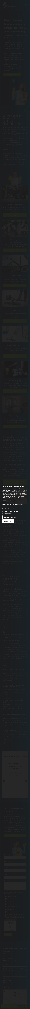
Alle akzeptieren (8, 521)
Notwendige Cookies (9, 508)
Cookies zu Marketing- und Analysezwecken (10, 512)
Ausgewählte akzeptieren (10, 517)
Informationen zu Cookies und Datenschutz (13, 504)
